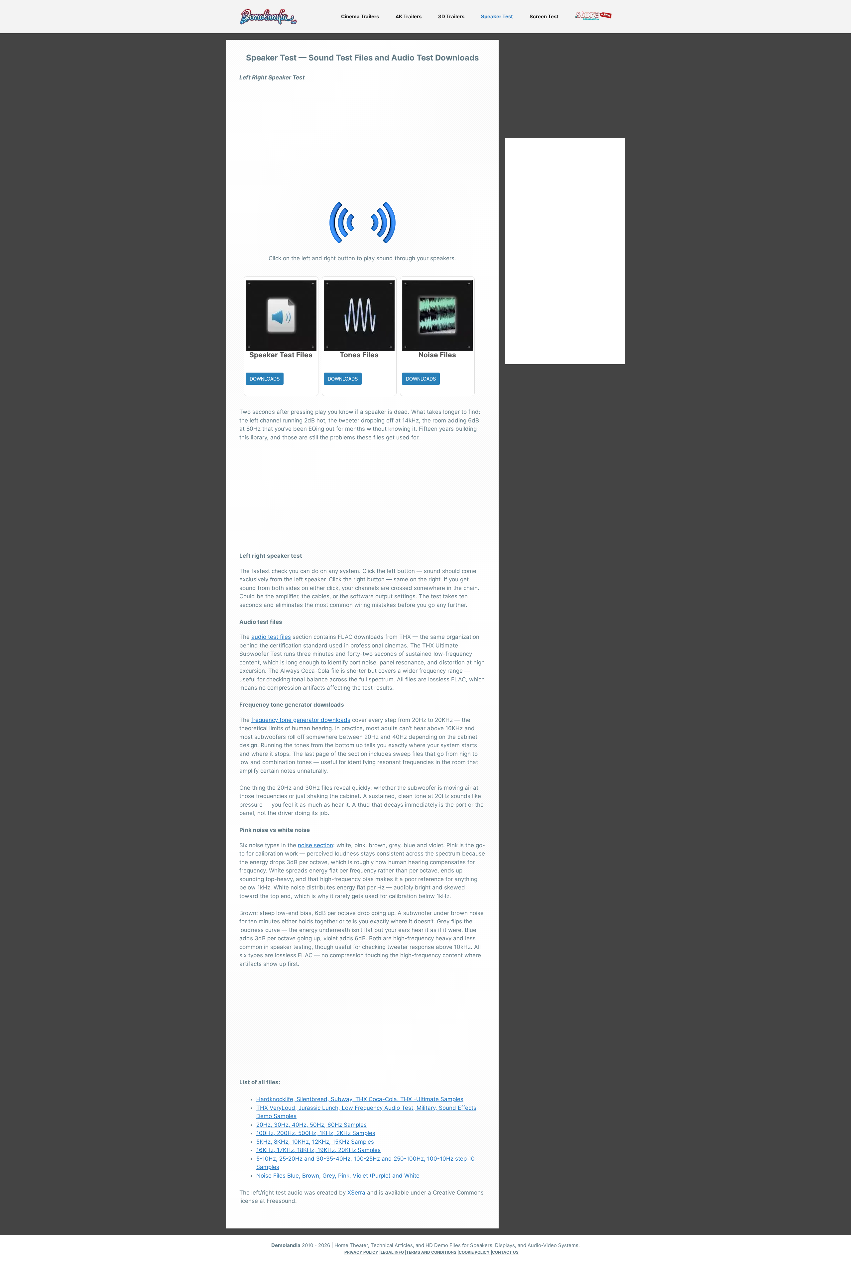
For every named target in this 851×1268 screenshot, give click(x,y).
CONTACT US (505, 1252)
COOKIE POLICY (474, 1252)
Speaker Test (497, 16)
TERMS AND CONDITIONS (431, 1252)
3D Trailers (451, 16)
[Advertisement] (362, 133)
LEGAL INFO (392, 1252)
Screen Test (544, 16)
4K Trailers (409, 16)
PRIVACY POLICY (361, 1252)
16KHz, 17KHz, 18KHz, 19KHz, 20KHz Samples (318, 1150)
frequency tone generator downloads (300, 720)
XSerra (356, 1192)
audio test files (271, 637)
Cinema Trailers (360, 16)
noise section (315, 845)
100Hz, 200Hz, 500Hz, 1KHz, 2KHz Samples (315, 1133)
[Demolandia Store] (593, 18)
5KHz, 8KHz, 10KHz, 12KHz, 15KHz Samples (315, 1141)
